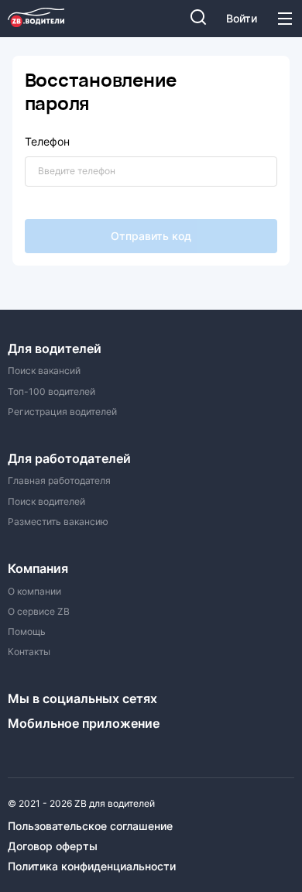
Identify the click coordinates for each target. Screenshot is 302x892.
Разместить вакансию (58, 521)
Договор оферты (53, 846)
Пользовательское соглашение (90, 826)
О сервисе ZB (39, 611)
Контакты (29, 652)
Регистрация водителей (62, 412)
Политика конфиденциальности (92, 866)
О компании (34, 591)
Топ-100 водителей (51, 391)
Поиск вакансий (44, 370)
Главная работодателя (59, 480)
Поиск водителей (46, 501)
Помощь (27, 631)
